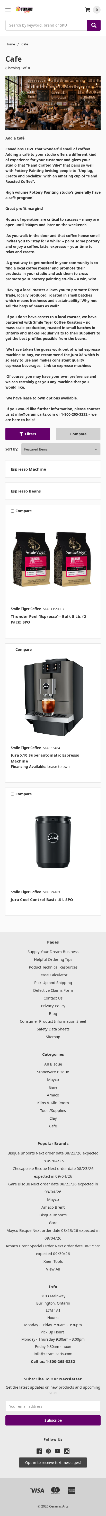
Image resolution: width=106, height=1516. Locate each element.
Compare (78, 433)
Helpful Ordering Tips (53, 959)
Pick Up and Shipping (53, 982)
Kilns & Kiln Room (53, 1102)
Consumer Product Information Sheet (53, 1021)
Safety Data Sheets (53, 1028)
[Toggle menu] (8, 10)
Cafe (53, 1125)
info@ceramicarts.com (35, 414)
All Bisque (53, 1064)
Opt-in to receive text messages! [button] (53, 1462)
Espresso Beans (26, 491)
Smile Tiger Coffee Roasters (57, 322)
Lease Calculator (53, 974)
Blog (53, 1013)
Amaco (53, 1094)
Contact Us (53, 998)
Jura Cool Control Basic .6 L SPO (42, 899)
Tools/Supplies (53, 1110)
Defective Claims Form (53, 990)
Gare (53, 1087)
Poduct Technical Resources (53, 967)
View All (53, 1269)
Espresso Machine (28, 469)
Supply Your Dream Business (53, 951)
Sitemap (53, 1036)
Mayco (53, 1079)
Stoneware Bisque (53, 1071)
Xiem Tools (53, 1261)
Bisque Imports (53, 1214)
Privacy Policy (53, 1005)
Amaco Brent (53, 1207)
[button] (27, 434)
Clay (53, 1118)
